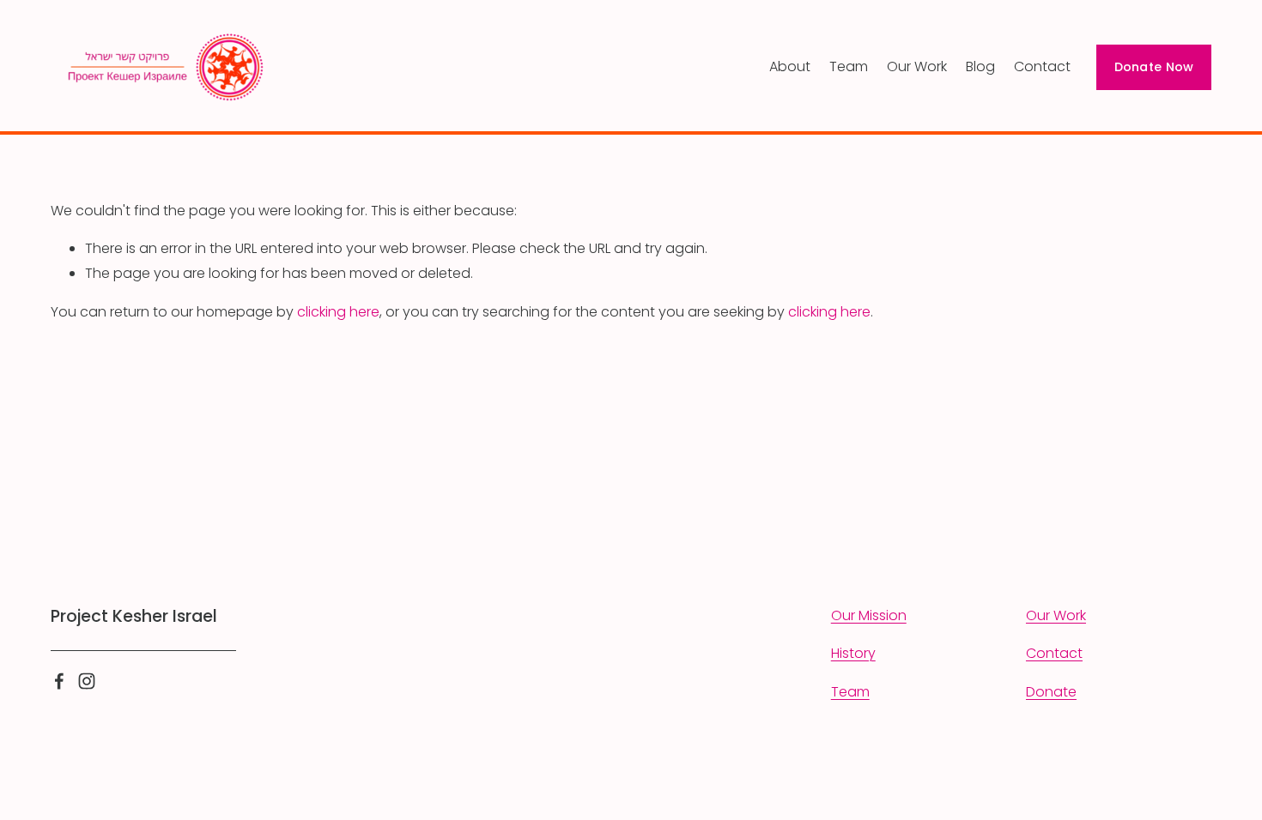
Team (848, 66)
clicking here (338, 312)
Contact (1042, 66)
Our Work (917, 66)
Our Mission (869, 615)
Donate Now (1154, 66)
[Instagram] (86, 681)
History (853, 653)
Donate (1051, 692)
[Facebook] (59, 681)
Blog (980, 66)
